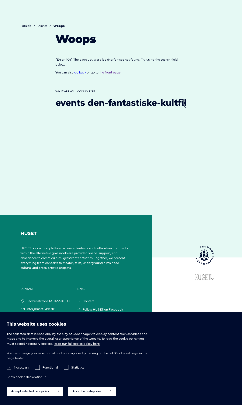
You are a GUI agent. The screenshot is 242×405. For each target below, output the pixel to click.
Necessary (21, 367)
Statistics (78, 367)
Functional (50, 367)
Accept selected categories (30, 391)
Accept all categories (87, 391)
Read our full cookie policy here (77, 343)
